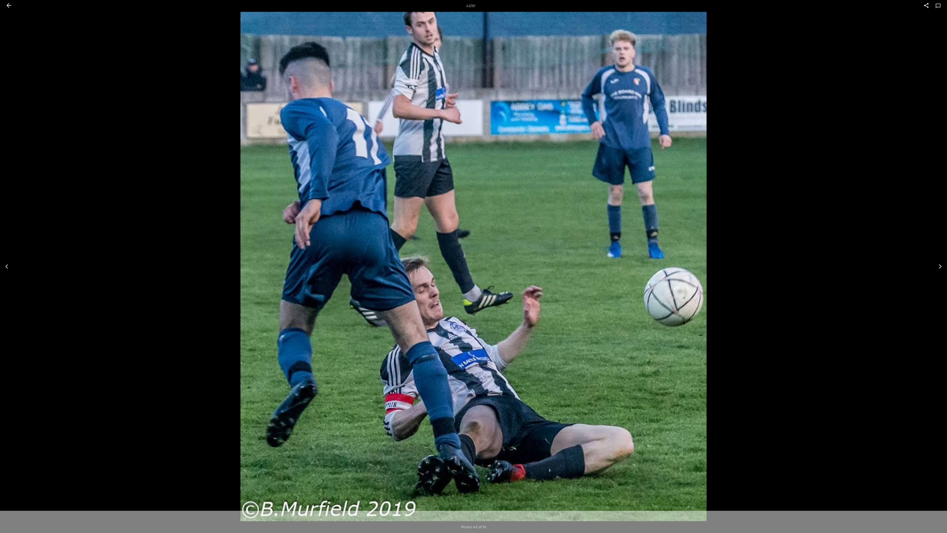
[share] (926, 5)
